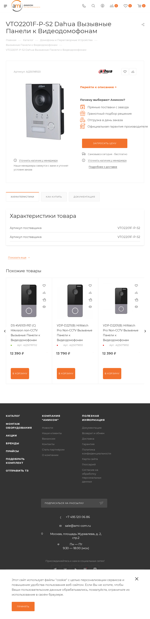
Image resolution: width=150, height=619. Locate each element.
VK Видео (75, 569)
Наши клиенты (52, 433)
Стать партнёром (53, 449)
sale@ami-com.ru (78, 526)
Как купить (54, 196)
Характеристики (22, 196)
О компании (50, 455)
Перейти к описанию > (98, 87)
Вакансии (48, 438)
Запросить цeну (104, 143)
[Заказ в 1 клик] (44, 300)
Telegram (55, 569)
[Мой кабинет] (102, 6)
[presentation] (5, 331)
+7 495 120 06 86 (78, 517)
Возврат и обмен (93, 433)
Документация (84, 196)
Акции (11, 435)
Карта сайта (90, 458)
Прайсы (12, 451)
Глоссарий (89, 464)
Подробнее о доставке (103, 166)
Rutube (85, 569)
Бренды (12, 443)
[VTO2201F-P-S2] (45, 112)
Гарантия (88, 444)
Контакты (48, 444)
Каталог (13, 415)
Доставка (88, 438)
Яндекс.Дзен (95, 569)
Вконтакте (65, 569)
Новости (47, 427)
